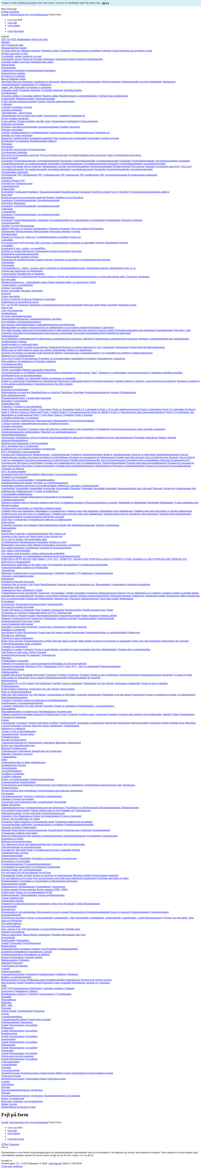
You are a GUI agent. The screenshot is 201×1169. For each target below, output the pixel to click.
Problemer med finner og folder (113, 878)
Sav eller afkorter (105, 683)
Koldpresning (8, 892)
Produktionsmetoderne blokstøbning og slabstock (25, 954)
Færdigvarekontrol (159, 912)
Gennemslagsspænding (60, 132)
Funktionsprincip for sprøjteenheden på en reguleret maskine (58, 327)
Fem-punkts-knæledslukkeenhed (89, 333)
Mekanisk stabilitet (82, 875)
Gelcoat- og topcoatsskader (39, 917)
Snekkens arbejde (108, 615)
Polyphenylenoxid (122, 166)
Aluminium (57, 844)
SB (24, 559)
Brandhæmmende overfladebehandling (78, 95)
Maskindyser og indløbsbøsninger (18, 355)
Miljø (4, 985)
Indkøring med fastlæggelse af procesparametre (24, 443)
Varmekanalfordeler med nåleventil (134, 488)
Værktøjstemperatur (60, 454)
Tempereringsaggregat (138, 372)
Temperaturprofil (105, 618)
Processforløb (8, 937)
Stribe (4, 759)
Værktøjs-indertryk (123, 381)
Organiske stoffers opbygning (16, 62)
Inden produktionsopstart (13, 395)
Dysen (63, 714)
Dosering (5, 352)
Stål (65, 844)
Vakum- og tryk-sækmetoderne (30, 892)
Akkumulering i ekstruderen (41, 742)
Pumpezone (37, 618)
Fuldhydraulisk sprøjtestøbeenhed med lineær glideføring (65, 338)
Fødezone (6, 618)
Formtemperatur (110, 835)
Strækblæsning (38, 762)
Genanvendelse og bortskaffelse (17, 285)
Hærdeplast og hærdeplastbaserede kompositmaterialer (56, 304)
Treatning (84, 674)
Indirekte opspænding (32, 369)
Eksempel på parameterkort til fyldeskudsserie (92, 457)
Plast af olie (7, 307)
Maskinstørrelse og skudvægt (15, 392)
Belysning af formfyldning (30, 463)
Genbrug (5, 288)
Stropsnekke (58, 610)
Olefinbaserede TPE (32, 175)
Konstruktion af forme (12, 838)
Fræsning (6, 1092)
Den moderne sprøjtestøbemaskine (18, 324)
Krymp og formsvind (70, 816)
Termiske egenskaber (11, 110)
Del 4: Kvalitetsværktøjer (13, 471)
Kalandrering (94, 694)
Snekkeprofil (55, 347)
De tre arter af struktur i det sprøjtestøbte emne (24, 539)
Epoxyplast (6, 194)
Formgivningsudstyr (11, 971)
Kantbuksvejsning (104, 1073)
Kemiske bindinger (77, 59)
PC (51, 559)
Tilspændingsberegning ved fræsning (62, 1095)
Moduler (5, 42)
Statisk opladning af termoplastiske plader (33, 821)
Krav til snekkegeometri (13, 598)
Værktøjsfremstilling (45, 480)
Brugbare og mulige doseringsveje (79, 347)
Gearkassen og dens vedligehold (17, 590)
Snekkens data (61, 598)
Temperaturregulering (12, 516)
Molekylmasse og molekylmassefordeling (80, 81)
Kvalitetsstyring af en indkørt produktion (21, 449)
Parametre (138, 220)
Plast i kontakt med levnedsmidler (70, 138)
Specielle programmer (12, 426)
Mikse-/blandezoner (190, 595)
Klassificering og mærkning (31, 273)
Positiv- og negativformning (15, 779)
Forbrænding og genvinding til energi (19, 302)
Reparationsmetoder (11, 915)
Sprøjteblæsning (9, 765)
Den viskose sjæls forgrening (15, 550)
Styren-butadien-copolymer (25, 155)
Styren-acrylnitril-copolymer (54, 155)
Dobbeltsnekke (46, 598)
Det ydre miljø (8, 279)
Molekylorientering (111, 81)
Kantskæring (138, 694)
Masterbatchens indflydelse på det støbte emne (24, 564)
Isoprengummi (8, 1039)
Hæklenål (6, 497)
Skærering (37, 725)
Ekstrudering (7, 578)
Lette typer (80, 934)
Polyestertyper (8, 183)
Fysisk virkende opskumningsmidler (19, 101)
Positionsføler (155, 714)
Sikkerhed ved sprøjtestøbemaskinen (59, 432)
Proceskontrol (78, 632)
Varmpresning (58, 886)
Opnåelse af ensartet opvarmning (17, 799)
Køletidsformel (50, 381)
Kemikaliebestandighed (41, 138)
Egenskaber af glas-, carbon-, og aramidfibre (23, 248)
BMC (4, 1005)
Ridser (4, 641)
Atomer (18, 59)
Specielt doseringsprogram (123, 429)
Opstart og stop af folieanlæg (104, 674)
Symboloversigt (30, 711)
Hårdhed (64, 127)
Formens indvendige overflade (43, 722)
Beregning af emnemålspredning (129, 465)
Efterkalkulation (128, 392)
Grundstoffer (7, 59)
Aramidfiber (7, 245)
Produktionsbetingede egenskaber (156, 674)
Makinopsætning (9, 960)
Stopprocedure (27, 734)
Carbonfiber (7, 240)
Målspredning (47, 474)
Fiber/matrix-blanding (60, 231)
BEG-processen (43, 242)
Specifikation (7, 632)
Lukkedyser (119, 358)
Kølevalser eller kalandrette (14, 694)
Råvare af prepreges (120, 912)
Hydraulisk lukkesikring (146, 437)
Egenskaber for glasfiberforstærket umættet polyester (27, 259)
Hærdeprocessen (24, 183)
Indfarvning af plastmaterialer (15, 561)
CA (47, 559)
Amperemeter (8, 604)
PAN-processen (27, 242)
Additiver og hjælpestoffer (35, 567)
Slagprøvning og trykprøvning (47, 751)
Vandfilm (56, 683)
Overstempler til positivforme (45, 867)
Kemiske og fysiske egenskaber (17, 135)
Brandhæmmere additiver (13, 994)
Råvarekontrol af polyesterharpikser (19, 912)
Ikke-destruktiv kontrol (12, 982)
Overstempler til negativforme (16, 867)
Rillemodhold (35, 497)
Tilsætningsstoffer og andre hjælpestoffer (142, 81)
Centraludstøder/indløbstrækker (16, 494)
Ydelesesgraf (133, 632)
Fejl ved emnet (8, 872)
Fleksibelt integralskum (62, 934)
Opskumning (22, 940)
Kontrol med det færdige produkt (54, 632)
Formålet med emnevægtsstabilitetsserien (147, 463)
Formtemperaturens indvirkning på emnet (43, 516)
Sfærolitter (6, 81)
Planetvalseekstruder (110, 666)
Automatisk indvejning (90, 649)
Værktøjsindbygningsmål (38, 398)
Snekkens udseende (67, 618)
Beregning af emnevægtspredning (38, 465)
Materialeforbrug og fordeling (45, 392)
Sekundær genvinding (32, 290)
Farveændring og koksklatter (116, 641)
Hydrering (16, 299)
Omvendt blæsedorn (11, 725)
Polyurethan (7, 203)
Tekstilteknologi (9, 234)
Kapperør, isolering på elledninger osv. (76, 584)
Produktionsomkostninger (97, 392)
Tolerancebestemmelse (66, 474)
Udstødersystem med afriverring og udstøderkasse (26, 513)
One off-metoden (66, 903)
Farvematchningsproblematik (93, 564)
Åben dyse (6, 358)
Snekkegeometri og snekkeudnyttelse (19, 344)
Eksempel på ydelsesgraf (13, 635)
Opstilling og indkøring (12, 773)
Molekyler (28, 59)
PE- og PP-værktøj (24, 683)
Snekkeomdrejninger (142, 352)
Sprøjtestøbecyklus (10, 403)
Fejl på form (45, 872)
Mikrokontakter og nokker (14, 327)
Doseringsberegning (44, 384)
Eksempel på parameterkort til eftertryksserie (47, 460)
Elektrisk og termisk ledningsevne (18, 251)
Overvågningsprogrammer (81, 420)
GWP (9, 988)
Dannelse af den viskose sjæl (15, 536)
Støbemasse (11, 844)
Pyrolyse (5, 299)
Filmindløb (75, 488)
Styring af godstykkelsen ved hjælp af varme (56, 649)
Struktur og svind (57, 542)
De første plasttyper (11, 50)
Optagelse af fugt (9, 816)
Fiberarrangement (24, 231)
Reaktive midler (50, 95)
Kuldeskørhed (73, 121)
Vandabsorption (21, 138)
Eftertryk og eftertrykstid (143, 454)
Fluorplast (150, 166)
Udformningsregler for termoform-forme (21, 847)
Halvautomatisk (44, 420)
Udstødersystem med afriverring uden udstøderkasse (77, 513)
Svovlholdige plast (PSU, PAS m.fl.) (173, 166)
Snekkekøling (126, 598)
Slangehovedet (64, 711)
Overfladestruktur (10, 542)
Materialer (6, 530)
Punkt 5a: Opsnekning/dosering (75, 412)
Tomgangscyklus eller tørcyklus (44, 429)
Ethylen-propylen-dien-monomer (17, 1056)
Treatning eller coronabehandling (17, 480)
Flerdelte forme (177, 722)
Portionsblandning (10, 948)
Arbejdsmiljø (7, 262)
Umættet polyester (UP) (13, 180)
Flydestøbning (103, 429)
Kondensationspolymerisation (41, 70)
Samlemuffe (134, 683)
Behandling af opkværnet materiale (69, 663)
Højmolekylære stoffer (42, 62)
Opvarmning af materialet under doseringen (32, 352)
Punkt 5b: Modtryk (100, 412)
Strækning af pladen (11, 827)
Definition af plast (50, 50)
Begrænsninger (16, 1025)
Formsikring (155, 722)
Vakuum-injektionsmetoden (51, 895)
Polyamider (17, 166)
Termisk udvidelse (26, 121)
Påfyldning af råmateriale (21, 610)
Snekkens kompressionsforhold (93, 595)
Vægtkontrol (101, 714)
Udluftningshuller (67, 722)
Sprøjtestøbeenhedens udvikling (45, 319)
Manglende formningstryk (84, 878)
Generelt (5, 968)
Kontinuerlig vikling (48, 903)
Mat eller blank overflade (65, 641)
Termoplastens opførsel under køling (19, 833)
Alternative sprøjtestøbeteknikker (17, 576)
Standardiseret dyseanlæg (83, 358)
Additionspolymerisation (13, 70)
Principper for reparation (13, 917)
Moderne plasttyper (30, 50)
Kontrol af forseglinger (12, 957)
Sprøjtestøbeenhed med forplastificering (169, 338)
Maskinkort (7, 400)
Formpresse (39, 1011)
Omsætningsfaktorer (90, 352)
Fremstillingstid (36, 519)
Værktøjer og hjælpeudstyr (14, 477)
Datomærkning (8, 528)
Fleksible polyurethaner (12, 931)
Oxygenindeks (22, 141)
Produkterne (7, 581)
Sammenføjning (9, 1064)
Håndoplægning (9, 886)
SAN (28, 559)
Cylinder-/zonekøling (75, 593)
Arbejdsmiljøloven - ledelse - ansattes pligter (23, 268)
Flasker (32, 652)
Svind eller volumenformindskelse (32, 533)
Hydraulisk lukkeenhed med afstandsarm (135, 330)
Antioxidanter (27, 84)
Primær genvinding (10, 290)
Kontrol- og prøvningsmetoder (16, 977)
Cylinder (38, 590)
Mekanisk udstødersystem (14, 502)
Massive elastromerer (11, 934)
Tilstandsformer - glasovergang (16, 112)
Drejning (5, 1087)
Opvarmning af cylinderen (14, 612)
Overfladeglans (20, 519)
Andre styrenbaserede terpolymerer (123, 155)
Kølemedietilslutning (48, 525)
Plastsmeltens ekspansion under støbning (21, 545)
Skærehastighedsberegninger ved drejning (22, 1090)
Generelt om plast (14, 45)
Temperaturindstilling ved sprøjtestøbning (21, 556)
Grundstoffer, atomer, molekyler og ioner (21, 56)
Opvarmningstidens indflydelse (16, 824)
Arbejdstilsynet (53, 268)
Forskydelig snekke (109, 598)
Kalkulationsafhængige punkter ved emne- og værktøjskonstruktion (34, 482)
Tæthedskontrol (71, 725)
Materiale (6, 835)
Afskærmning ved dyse (26, 437)
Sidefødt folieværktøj (11, 674)
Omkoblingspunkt (122, 454)
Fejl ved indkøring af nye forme (17, 878)
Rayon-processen (9, 242)
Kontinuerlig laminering (25, 903)
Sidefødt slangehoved (12, 714)
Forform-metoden (10, 889)
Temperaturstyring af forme (14, 852)
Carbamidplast (8, 211)
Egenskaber (7, 160)
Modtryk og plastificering (79, 350)
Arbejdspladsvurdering (97, 268)
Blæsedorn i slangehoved (68, 742)
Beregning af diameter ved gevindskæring (22, 1101)
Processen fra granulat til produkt (17, 607)
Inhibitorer (33, 191)
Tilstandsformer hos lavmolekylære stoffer (22, 115)
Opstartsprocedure (10, 734)
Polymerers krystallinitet (13, 76)
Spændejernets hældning (49, 372)
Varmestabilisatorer (10, 84)
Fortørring (46, 610)
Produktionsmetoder (68, 948)
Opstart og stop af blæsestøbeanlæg (18, 731)
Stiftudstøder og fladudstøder (132, 502)
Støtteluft (167, 714)
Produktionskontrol (140, 912)
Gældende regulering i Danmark (58, 988)
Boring (4, 1098)
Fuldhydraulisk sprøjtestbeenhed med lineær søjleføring (121, 338)
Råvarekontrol (30, 632)
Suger (38, 610)
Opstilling (6, 776)
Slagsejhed (74, 127)
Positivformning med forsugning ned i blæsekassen (110, 785)
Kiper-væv (19, 237)
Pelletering (6, 584)
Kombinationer (112, 220)
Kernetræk (22, 429)
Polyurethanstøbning (11, 923)
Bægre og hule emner (17, 652)
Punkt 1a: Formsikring (63, 409)
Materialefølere (109, 649)
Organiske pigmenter (29, 90)
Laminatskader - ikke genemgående (71, 917)
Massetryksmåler (27, 615)
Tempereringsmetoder (12, 855)
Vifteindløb (86, 488)
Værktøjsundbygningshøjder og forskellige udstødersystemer (31, 508)
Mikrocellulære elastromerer (37, 934)
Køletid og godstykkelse (13, 381)
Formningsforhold (10, 782)
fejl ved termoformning (36, 14)
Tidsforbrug (66, 392)
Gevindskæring (16, 1098)
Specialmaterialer (76, 844)
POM (92, 559)
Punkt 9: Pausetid (83, 415)
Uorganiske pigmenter (52, 90)
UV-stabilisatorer (43, 84)
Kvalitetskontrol (19, 748)
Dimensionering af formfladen (16, 858)
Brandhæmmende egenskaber (76, 191)
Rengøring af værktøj (11, 649)
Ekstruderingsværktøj (69, 615)
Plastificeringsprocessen (94, 610)
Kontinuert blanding (30, 948)
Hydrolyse (26, 299)
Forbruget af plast (110, 50)
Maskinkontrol (73, 980)
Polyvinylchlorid (9, 158)
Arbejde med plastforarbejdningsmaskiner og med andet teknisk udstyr (91, 276)
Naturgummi (26, 1022)
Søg (3, 45)
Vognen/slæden (186, 714)
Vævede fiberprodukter (22, 225)
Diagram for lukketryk (165, 381)
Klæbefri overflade (101, 191)
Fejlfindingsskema (10, 737)
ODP (3, 988)
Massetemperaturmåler (47, 615)
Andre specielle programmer (151, 429)
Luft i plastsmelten (106, 347)
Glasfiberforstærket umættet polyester (19, 256)
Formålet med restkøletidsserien (59, 463)
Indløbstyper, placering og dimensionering (78, 485)
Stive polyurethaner (11, 926)
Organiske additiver (11, 95)
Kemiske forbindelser (44, 59)
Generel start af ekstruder (25, 626)
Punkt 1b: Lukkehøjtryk (87, 409)
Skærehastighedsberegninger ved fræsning (22, 1095)
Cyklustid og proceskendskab (27, 406)
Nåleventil (157, 488)
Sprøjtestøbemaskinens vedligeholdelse (20, 432)
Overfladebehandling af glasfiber (52, 237)
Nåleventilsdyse (9, 361)
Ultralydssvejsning (56, 1078)
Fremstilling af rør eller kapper (117, 694)
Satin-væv (31, 237)
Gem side (12, 22)
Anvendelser (31, 1025)
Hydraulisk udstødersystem (40, 502)
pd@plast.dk (55, 1163)
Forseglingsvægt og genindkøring (143, 460)
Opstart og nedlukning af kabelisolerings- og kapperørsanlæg (84, 706)
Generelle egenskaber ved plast (16, 107)
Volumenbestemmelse (120, 595)
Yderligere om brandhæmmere (113, 95)
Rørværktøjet (7, 683)
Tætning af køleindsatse (107, 525)
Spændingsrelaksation (48, 127)
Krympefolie (94, 677)
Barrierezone (173, 595)
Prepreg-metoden (27, 889)
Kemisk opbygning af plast (14, 53)
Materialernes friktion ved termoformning (39, 816)
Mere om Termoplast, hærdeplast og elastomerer (36, 81)
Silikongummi (8, 1044)
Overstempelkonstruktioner (37, 864)
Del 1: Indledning (10, 446)
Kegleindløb (49, 488)
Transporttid (16, 943)
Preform (22, 765)
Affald (92, 282)
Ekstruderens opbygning (13, 587)
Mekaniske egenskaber (12, 124)
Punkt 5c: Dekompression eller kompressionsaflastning (138, 412)
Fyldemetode (31, 974)
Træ (3, 844)
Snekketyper (138, 595)
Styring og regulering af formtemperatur (52, 875)
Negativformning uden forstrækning (19, 790)
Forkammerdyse (105, 358)
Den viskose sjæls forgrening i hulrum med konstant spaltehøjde (33, 553)
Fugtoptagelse (42, 251)
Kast (10, 519)
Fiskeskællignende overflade (38, 641)
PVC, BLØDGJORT (78, 559)
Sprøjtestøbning (9, 313)
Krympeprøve (34, 655)
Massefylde (7, 138)
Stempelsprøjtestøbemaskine (15, 319)
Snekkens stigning (68, 595)
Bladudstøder (166, 502)
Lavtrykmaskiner (49, 948)
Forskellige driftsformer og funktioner (19, 417)
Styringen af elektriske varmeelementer (42, 796)
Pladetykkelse (19, 830)
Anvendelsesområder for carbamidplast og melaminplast (77, 220)
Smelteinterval (78, 115)
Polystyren (6, 155)
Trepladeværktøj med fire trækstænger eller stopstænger (130, 513)
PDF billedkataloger (21, 39)
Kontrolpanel (7, 601)
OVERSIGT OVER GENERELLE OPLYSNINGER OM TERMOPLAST (149, 559)
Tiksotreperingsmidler (50, 191)
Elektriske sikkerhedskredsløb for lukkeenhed (61, 437)
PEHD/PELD (8, 559)
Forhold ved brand (110, 138)
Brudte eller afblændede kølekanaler (77, 525)
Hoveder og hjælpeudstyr (13, 739)
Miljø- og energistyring (77, 282)
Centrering (28, 649)
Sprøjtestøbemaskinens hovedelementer (55, 324)
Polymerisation (8, 67)
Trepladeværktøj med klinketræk (175, 513)
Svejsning (179, 674)
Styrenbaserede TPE (11, 175)
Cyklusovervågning (11, 423)
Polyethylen (7, 149)
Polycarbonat (137, 166)
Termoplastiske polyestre (54, 166)
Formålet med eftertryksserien (130, 457)
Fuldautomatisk (60, 420)
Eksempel (6, 293)
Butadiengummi (9, 1033)
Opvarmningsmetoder (12, 796)
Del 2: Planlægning (28, 446)
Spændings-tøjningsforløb (24, 127)
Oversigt (76, 231)
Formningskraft (55, 830)
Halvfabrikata (96, 228)
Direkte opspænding (11, 369)
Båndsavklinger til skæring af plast (18, 1107)
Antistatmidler (8, 98)
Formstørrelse (8, 850)
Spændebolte (30, 593)
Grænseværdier (8, 273)
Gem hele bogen (16, 31)
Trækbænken (89, 683)
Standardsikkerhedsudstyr (14, 434)
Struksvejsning (47, 1073)
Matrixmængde (41, 231)
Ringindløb (111, 488)
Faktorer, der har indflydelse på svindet (20, 819)
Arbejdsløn (78, 392)
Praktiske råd (67, 810)
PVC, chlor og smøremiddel (86, 666)
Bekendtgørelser (21, 988)
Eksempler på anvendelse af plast (135, 50)
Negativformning (9, 787)
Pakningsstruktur (27, 542)
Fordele (5, 1025)
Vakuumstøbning (28, 895)
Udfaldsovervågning (59, 423)
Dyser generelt (37, 677)
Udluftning (60, 974)
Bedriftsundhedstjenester (73, 268)
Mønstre (5, 228)
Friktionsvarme (64, 612)
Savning (13, 1104)
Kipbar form (7, 745)
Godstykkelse (24, 751)
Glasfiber (5, 225)
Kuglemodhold (50, 497)
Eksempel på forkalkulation (14, 389)
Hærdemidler (7, 191)
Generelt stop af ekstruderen (52, 626)
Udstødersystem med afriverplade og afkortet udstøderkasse (162, 511)
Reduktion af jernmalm (43, 299)
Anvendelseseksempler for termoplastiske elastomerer (131, 175)
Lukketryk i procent (143, 381)
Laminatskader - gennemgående (105, 917)
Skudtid (5, 943)
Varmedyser (169, 488)
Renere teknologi (56, 282)
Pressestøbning (43, 886)
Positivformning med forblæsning (17, 785)
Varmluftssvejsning (10, 1073)
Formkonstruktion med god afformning (44, 807)
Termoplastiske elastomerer (14, 172)
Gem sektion (14, 25)
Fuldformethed (29, 827)
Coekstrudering (118, 584)
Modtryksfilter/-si (9, 615)
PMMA (41, 559)
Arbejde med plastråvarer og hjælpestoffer (22, 271)
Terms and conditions (11, 1166)
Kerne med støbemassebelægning (34, 844)
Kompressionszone (21, 618)
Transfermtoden (25, 1011)
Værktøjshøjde (20, 400)
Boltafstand (67, 372)
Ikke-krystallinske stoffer (13, 79)
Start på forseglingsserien (113, 460)
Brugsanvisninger (47, 276)
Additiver (33, 991)
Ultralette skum (72, 929)
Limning (5, 1081)
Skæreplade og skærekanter (90, 722)
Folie (30, 584)
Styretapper (21, 722)
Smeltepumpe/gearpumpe (13, 655)
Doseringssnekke (73, 610)
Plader (36, 584)
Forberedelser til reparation (14, 965)
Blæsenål (5, 748)
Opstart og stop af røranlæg (154, 683)
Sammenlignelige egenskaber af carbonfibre (73, 242)
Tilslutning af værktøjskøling (112, 372)
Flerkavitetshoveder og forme (15, 762)
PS (20, 559)
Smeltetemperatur (41, 454)
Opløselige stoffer (10, 90)
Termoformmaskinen (11, 771)
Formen (5, 720)
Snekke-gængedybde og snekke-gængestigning (24, 347)
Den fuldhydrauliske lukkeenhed (17, 330)
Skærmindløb (62, 488)
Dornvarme (27, 621)
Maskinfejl (6, 963)
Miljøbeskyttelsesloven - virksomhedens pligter (24, 282)
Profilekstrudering (10, 686)
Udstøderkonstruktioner (13, 499)
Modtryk (59, 352)
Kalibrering (45, 683)
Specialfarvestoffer (72, 90)
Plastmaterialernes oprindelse (86, 50)
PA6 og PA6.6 (103, 559)
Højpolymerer (8, 64)
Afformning (14, 804)
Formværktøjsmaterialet (13, 974)
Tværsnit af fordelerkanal (45, 491)
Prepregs (99, 242)
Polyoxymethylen (32, 166)
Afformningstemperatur (12, 807)
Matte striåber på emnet (89, 641)
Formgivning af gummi (39, 1019)
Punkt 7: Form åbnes (43, 415)
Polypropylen (20, 149)
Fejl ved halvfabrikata (27, 872)
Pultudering (7, 903)
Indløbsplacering (24, 491)
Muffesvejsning (63, 1073)
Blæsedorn (190, 722)
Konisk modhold (19, 497)
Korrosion (77, 251)
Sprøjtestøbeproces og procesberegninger (21, 375)
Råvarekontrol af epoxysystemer (53, 912)
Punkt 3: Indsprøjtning (151, 409)
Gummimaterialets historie (14, 1019)
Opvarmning (7, 793)
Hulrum (76, 850)
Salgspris (115, 392)
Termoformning (17, 14)
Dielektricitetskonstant (84, 132)
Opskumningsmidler (45, 98)
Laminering (81, 694)
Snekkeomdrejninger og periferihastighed (106, 632)
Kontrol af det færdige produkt (96, 980)
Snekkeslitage (122, 347)
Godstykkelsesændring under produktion (21, 643)
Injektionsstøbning (10, 1022)
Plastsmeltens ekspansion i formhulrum (61, 545)
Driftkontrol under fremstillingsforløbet (46, 980)
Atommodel (61, 59)
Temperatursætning (87, 618)
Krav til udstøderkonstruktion (69, 502)
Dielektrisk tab (102, 132)
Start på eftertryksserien (156, 457)
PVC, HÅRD (60, 559)
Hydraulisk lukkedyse (45, 361)
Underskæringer (83, 810)
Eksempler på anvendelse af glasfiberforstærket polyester (82, 259)
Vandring (113, 714)
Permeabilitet (93, 138)
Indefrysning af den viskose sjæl (46, 536)
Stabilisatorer (169, 81)
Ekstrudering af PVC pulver (57, 666)
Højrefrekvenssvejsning (13, 1078)
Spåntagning (7, 1084)
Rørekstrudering (9, 680)
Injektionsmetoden (10, 895)
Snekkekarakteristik (11, 621)
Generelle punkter (33, 957)
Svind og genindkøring (12, 460)
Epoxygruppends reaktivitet (32, 197)
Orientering (126, 220)
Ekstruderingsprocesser (12, 669)
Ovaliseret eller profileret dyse (133, 714)
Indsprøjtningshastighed (168, 454)
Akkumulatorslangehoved (14, 742)
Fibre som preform (80, 228)
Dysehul (17, 358)
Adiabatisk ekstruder (76, 626)
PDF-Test (6, 39)
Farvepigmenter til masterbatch (63, 564)
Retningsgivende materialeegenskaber (61, 556)
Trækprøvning (48, 655)
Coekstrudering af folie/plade (60, 694)
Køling (84, 615)
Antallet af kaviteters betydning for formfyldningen (43, 457)
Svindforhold (48, 449)
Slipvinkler (20, 850)
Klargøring (6, 626)
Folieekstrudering (10, 672)
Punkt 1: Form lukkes (41, 409)
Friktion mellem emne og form (45, 810)
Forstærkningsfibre (10, 223)
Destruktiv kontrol (33, 982)
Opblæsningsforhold (129, 674)
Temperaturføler (55, 604)
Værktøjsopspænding (11, 364)
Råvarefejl (17, 963)
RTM (49, 892)
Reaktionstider (8, 940)
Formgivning (7, 533)
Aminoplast (7, 208)
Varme (110, 610)
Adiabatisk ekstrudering (138, 584)
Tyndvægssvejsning (11, 1076)
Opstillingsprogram (10, 420)
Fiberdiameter (111, 242)
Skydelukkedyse (26, 361)
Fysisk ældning (8, 121)
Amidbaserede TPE (94, 175)
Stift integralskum (30, 929)
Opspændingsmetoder (12, 367)
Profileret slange (87, 714)
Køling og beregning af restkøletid (58, 378)
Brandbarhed (7, 141)
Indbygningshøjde (140, 722)
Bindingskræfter (95, 59)
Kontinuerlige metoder (12, 900)
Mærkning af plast (127, 304)
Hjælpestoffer (8, 189)
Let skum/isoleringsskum (52, 929)
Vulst (36, 683)
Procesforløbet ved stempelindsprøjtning (21, 321)
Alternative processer (22, 754)
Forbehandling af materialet (14, 660)
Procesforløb (60, 802)
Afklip (175, 714)
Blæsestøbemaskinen (11, 711)
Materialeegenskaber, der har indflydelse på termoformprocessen (33, 813)
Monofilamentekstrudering (14, 697)
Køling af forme (24, 875)
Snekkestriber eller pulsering (175, 641)
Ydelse (36, 621)
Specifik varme (43, 121)
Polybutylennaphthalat (101, 166)
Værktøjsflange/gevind (12, 593)
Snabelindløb (35, 488)
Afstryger (26, 725)
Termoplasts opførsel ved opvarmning (73, 821)
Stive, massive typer (11, 929)
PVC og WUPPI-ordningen (15, 304)
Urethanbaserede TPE (54, 175)
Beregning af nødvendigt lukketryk (75, 381)
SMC (10, 1005)
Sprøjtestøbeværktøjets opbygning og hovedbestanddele (29, 485)
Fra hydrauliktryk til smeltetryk (116, 352)
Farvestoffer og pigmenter (38, 87)
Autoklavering (16, 898)
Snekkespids (32, 598)
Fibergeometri (8, 231)
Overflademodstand (38, 132)
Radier (30, 850)
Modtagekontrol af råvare (13, 980)
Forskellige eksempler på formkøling (19, 525)
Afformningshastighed (109, 807)
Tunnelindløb (22, 488)
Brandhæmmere (9, 93)
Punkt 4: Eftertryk (10, 412)
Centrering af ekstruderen (13, 717)
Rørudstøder (153, 502)
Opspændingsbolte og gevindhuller (18, 372)
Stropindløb (99, 488)
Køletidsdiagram (34, 381)
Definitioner (36, 988)
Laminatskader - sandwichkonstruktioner (142, 917)
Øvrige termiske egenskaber (15, 118)
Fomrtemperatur (72, 830)
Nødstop (162, 437)
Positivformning (28, 782)
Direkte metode (8, 1011)
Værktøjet (6, 700)
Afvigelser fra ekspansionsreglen (55, 547)
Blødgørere (6, 573)
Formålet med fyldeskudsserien (16, 454)
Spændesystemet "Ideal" (85, 372)
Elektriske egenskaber (12, 129)
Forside (5, 14)
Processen (29, 581)
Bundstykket (123, 722)
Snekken (176, 593)
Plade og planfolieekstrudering (16, 691)
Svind (4, 519)
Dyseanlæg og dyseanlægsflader (54, 358)
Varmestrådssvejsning (36, 1078)
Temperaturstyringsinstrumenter (31, 604)
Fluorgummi (7, 1050)
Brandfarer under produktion (57, 982)
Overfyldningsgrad (31, 943)
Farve (114, 191)
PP (17, 559)
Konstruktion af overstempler (15, 861)
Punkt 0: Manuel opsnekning (15, 409)
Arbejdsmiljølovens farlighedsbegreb (19, 276)
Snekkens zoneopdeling (47, 595)
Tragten (5, 610)
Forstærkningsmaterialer (41, 573)
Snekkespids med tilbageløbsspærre (147, 347)
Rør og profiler (19, 584)
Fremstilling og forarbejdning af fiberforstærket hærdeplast (49, 881)
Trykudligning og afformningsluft (81, 807)
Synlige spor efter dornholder (145, 641)
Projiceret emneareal (104, 381)
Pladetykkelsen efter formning (26, 835)
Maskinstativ (94, 327)
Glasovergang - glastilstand (56, 115)
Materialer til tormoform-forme (16, 841)
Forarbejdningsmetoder (25, 160)
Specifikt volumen (64, 384)
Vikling (5, 898)
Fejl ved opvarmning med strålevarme (52, 878)
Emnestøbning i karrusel (40, 951)
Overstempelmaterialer (12, 864)
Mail (45, 1163)
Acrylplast (6, 166)
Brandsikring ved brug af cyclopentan (91, 982)
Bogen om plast (40, 39)
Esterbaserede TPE (74, 175)
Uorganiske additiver (31, 95)
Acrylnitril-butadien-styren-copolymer (87, 155)
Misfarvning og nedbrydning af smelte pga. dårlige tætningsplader (33, 350)
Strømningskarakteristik (13, 666)
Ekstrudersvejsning (30, 1073)
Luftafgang (85, 830)
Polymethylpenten (37, 149)
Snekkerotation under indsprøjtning (77, 429)
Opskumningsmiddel (11, 567)
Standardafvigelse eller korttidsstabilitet (20, 474)
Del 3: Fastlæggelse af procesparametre (20, 451)
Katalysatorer (7, 991)
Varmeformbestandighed (114, 463)
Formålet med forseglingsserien (84, 460)
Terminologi (65, 50)
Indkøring (16, 776)
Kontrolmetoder (9, 906)
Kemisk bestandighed (60, 251)
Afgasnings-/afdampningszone (101, 593)
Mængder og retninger (21, 228)
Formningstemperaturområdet (79, 824)
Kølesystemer (8, 522)
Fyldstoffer (6, 104)
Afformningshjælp (130, 807)
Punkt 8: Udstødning (64, 415)
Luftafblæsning (8, 429)
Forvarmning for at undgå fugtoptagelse (31, 663)
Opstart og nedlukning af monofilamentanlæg (45, 700)
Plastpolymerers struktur (13, 73)
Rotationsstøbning (10, 881)
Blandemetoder (8, 946)
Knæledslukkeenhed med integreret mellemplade (48, 333)
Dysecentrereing (30, 358)
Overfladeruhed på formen (47, 850)
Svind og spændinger (72, 683)
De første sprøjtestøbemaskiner (16, 316)
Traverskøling (57, 593)
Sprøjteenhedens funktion (14, 341)
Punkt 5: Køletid (51, 412)
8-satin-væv (75, 237)
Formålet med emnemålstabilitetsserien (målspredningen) (84, 465)
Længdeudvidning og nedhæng (48, 824)
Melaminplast (8, 217)
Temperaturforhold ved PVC (42, 612)
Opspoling (17, 700)
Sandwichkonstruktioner (88, 903)
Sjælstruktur (43, 542)
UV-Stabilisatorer (85, 573)
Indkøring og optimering (13, 629)
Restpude (173, 457)
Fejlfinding (6, 406)
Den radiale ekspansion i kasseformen (20, 547)
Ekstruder (19, 581)
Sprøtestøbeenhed (10, 336)
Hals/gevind (111, 722)
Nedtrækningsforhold (55, 677)
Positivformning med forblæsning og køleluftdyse (59, 785)
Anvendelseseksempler (48, 160)
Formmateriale (8, 722)
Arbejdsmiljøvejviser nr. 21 (122, 268)
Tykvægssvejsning (10, 1070)
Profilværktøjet (8, 689)
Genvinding (16, 288)
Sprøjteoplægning (26, 886)
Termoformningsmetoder (42, 779)
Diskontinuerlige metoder (13, 883)
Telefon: (66, 1163)
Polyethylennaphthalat (78, 166)
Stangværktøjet (67, 689)
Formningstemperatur (36, 830)
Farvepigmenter (46, 994)
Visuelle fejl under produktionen (17, 638)
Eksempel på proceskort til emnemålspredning (168, 465)
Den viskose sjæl (57, 533)
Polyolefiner (7, 146)
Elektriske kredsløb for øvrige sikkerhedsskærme (109, 437)
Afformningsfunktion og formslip (100, 502)
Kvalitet (19, 632)
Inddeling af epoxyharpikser (69, 197)
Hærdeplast (7, 177)
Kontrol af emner (9, 869)
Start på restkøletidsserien (88, 463)
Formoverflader (22, 810)
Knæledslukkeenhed (44, 330)
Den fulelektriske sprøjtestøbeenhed (19, 338)
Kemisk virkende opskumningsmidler (56, 101)
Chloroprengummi (10, 1061)
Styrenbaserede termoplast (14, 152)
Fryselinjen (62, 674)
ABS (34, 559)
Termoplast (6, 143)
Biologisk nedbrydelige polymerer (101, 304)
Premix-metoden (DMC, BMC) (52, 889)
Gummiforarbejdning (11, 1016)
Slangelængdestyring (24, 745)
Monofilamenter (48, 584)
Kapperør (41, 652)
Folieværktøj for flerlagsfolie (15, 677)
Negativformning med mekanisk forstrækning (60, 790)
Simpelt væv (7, 237)
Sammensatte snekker (155, 595)
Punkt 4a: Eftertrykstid (31, 412)
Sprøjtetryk (76, 454)
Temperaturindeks (89, 121)
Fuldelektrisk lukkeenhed (118, 333)
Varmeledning (58, 121)
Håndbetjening (28, 420)
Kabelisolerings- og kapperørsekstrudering (22, 703)
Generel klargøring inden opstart (17, 624)
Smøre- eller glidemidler (13, 87)
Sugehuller (66, 850)
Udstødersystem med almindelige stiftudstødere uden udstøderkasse (99, 511)
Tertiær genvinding (10, 296)
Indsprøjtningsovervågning (34, 423)
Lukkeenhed (108, 327)
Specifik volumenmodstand (14, 132)
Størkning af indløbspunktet (58, 519)
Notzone (121, 593)
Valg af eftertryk (187, 457)
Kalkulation (7, 386)
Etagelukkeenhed (164, 330)
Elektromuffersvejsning (83, 1073)
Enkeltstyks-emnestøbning (14, 951)
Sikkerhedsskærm (47, 711)
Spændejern (50, 369)
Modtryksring (53, 714)
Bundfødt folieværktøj (34, 674)
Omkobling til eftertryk (12, 468)
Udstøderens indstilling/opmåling (166, 372)
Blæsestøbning (103, 584)
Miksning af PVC (34, 666)
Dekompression (71, 352)
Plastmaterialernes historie (14, 47)
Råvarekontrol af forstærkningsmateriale (90, 912)
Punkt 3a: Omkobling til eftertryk (179, 409)
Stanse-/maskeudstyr (53, 725)
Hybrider (123, 242)
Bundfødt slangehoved (34, 714)
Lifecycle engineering (12, 310)
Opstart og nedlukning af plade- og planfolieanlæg (170, 694)
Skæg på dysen (15, 641)
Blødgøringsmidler (25, 98)
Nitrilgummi (7, 1028)
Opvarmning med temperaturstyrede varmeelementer (27, 802)
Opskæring (73, 674)
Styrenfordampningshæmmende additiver (149, 191)
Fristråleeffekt (8, 488)
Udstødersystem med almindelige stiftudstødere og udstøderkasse (33, 511)
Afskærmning (8, 437)
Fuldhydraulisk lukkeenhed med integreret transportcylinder (84, 330)
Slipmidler (70, 573)
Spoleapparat (121, 683)
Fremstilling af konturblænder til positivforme (54, 858)
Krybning (6, 127)
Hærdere (50, 197)
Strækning (94, 615)
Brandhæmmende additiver (43, 141)
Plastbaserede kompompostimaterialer (19, 254)
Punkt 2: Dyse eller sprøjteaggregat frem (119, 409)
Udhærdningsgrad (10, 186)
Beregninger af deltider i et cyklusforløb (21, 378)
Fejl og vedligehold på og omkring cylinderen (148, 593)
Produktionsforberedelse (13, 398)
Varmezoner (44, 593)
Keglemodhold (65, 497)
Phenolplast (19, 203)
